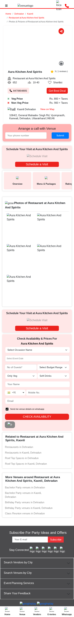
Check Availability (37, 416)
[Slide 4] (41, 64)
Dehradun (19, 14)
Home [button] (8, 14)
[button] (19, 14)
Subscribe (55, 539)
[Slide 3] (37, 64)
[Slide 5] (45, 64)
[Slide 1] (30, 64)
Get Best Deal (57, 90)
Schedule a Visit (37, 164)
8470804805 (20, 90)
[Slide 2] (34, 64)
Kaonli (30, 14)
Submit (60, 135)
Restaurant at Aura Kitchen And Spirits (26, 18)
